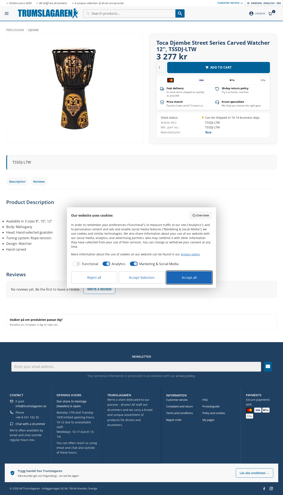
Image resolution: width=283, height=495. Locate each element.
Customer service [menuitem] (228, 3)
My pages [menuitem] (208, 420)
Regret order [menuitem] (174, 420)
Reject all (94, 277)
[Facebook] (264, 489)
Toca (208, 132)
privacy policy (185, 376)
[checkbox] (84, 263)
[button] (6, 11)
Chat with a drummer (30, 424)
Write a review (99, 289)
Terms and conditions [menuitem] (179, 413)
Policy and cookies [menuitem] (213, 413)
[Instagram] (271, 489)
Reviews (39, 182)
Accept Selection (142, 277)
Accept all (189, 277)
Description (17, 182)
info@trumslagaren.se (31, 406)
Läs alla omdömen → (254, 473)
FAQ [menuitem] (205, 400)
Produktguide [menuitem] (210, 406)
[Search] (180, 13)
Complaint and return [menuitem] (179, 406)
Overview (202, 215)
